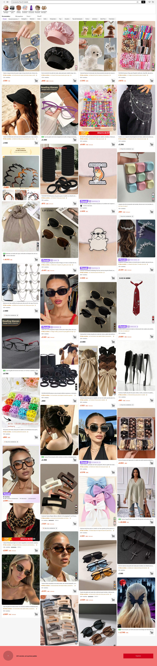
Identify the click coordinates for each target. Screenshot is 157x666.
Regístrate (138, 656)
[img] (21, 539)
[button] (4, 2)
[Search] (143, 2)
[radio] (6, 9)
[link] (149, 2)
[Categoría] (7, 2)
